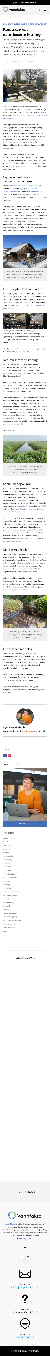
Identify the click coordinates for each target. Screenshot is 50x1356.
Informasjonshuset (26, 1238)
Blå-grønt (6, 849)
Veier (5, 931)
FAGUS (30, 194)
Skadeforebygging (10, 917)
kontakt (30, 731)
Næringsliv (7, 888)
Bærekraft (8, 24)
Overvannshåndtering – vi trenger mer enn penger (24, 997)
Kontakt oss (25, 824)
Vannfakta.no (10, 1224)
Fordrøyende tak (9, 856)
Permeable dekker (10, 895)
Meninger (6, 885)
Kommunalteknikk (38, 24)
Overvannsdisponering (11, 892)
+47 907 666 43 (25, 1337)
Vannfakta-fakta (9, 927)
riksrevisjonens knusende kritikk (26, 186)
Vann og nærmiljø (10, 924)
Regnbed (6, 906)
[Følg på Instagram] (9, 755)
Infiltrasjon (7, 870)
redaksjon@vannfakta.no (29, 3)
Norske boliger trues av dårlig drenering (22, 1136)
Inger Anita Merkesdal (13, 62)
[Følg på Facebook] (5, 755)
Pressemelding (8, 902)
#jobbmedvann (9, 838)
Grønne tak (7, 867)
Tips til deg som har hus (12, 920)
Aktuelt (5, 842)
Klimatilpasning (21, 24)
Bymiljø (6, 852)
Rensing (6, 910)
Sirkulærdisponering (10, 913)
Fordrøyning (7, 860)
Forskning (7, 863)
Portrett (6, 899)
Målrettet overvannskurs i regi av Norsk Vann (24, 1067)
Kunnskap (6, 881)
